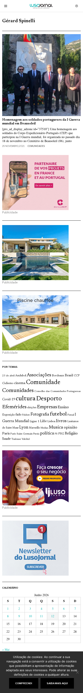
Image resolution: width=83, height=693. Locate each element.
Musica (56, 427)
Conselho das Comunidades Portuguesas (57, 391)
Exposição (8, 414)
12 (52, 616)
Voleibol (26, 439)
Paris (6, 433)
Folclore (26, 415)
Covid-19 (8, 399)
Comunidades (36, 146)
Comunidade (43, 383)
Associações (39, 375)
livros (61, 421)
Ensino (63, 407)
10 (30, 616)
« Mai (6, 649)
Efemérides (14, 407)
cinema (19, 383)
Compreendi (23, 683)
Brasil (69, 375)
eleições (31, 407)
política (47, 433)
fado (18, 414)
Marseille (34, 428)
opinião (70, 428)
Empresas (47, 407)
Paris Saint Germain (21, 433)
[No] (77, 672)
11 (41, 616)
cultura (25, 398)
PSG (61, 433)
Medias (44, 428)
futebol (58, 414)
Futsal (70, 415)
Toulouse (16, 439)
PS (56, 434)
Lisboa (51, 421)
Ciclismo (8, 383)
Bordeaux (58, 375)
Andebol (20, 375)
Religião (71, 434)
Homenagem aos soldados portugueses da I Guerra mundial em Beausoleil (41, 121)
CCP (76, 375)
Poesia (36, 434)
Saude (6, 439)
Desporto (49, 399)
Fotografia (40, 414)
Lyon (23, 427)
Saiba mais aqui (57, 683)
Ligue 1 (34, 421)
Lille (43, 421)
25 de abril (8, 375)
